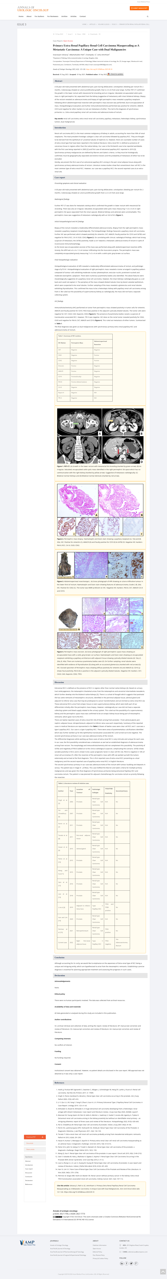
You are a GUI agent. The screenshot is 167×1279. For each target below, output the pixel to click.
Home (21, 16)
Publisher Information (99, 1245)
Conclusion (28, 1177)
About (29, 16)
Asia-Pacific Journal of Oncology (60, 1249)
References (28, 1184)
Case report (29, 1169)
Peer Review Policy (99, 1255)
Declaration (29, 1180)
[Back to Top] (163, 1271)
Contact (83, 16)
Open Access (97, 1249)
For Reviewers (52, 16)
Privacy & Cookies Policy (100, 1258)
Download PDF (31, 1137)
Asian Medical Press (143, 2)
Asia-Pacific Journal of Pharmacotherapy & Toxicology (67, 1252)
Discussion (28, 1173)
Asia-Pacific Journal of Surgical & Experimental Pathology (68, 1255)
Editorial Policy (97, 1252)
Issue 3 (21, 24)
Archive (64, 16)
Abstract (28, 1161)
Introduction (29, 1165)
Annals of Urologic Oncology (59, 1245)
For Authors (39, 16)
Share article (30, 1149)
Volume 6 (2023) (103, 24)
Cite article (29, 1143)
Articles (73, 16)
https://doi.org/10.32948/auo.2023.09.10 (99, 69)
